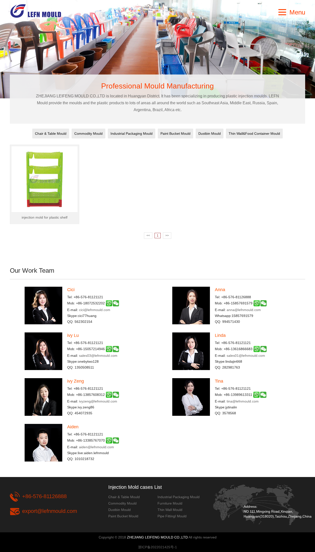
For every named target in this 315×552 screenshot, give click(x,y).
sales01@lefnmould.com (246, 356)
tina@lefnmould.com (243, 401)
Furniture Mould (170, 503)
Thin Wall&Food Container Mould (254, 133)
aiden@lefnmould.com (96, 447)
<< (148, 235)
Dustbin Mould (209, 133)
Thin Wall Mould (170, 510)
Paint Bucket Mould (175, 133)
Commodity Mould (88, 133)
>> (167, 235)
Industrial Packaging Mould (131, 133)
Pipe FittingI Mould (172, 516)
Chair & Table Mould (50, 133)
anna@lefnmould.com (244, 310)
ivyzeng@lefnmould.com (98, 401)
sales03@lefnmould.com (98, 356)
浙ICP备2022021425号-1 (157, 547)
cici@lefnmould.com (94, 310)
